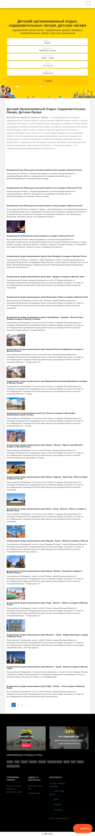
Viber (55, 799)
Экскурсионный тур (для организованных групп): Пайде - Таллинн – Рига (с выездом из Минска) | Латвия (46, 687)
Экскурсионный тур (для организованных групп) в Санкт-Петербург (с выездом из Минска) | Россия (47, 256)
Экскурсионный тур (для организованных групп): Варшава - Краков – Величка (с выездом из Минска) (47, 541)
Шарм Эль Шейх (55, 762)
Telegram (57, 805)
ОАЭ (17, 762)
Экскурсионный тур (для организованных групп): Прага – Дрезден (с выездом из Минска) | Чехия (45, 277)
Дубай (66, 762)
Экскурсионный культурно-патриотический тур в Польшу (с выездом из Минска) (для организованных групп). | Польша (41, 414)
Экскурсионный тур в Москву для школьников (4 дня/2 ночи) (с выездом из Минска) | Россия (44, 170)
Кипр (73, 762)
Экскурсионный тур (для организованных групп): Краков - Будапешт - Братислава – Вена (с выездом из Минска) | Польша (47, 478)
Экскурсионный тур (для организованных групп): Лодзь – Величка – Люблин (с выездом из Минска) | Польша (47, 604)
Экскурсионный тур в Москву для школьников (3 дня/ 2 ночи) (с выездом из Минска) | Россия (44, 206)
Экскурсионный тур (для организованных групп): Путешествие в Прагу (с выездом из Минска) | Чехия (47, 297)
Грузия (80, 762)
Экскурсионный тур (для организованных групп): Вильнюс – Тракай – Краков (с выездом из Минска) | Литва (47, 667)
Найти (49, 81)
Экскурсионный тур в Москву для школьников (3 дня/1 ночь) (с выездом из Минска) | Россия (44, 188)
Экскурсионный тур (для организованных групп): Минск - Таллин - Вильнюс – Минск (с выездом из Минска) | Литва (46, 510)
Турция (24, 762)
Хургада (42, 762)
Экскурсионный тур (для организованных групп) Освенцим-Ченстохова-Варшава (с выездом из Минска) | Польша (45, 350)
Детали (26, 745)
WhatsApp (57, 810)
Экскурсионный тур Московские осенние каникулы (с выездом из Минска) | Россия (40, 236)
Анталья (32, 762)
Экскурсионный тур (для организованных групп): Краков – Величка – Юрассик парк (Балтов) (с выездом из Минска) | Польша (45, 446)
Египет (10, 762)
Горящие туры (13, 766)
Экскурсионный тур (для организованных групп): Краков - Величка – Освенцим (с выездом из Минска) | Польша (44, 572)
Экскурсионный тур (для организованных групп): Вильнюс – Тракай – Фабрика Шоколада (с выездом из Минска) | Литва (47, 635)
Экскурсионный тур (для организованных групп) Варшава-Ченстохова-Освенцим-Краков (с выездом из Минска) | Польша (47, 382)
